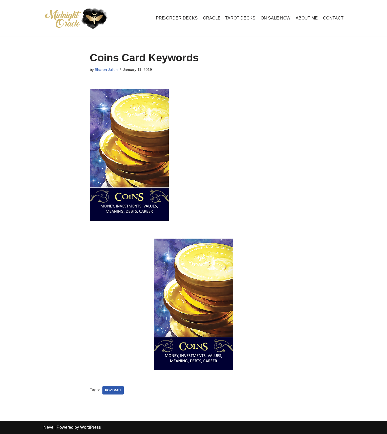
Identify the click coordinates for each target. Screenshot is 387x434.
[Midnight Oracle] (76, 18)
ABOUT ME (307, 18)
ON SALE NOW (275, 18)
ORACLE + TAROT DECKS (229, 18)
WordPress (90, 427)
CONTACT (333, 18)
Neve (48, 427)
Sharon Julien (106, 69)
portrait (113, 390)
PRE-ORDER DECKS (177, 18)
